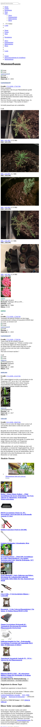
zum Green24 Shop (6, 677)
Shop (6, 12)
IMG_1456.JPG (5, 241)
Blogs (10, 20)
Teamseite (4, 696)
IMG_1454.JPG (5, 174)
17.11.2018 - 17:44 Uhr (13, 316)
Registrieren (8, 10)
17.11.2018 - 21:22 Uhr (13, 376)
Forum (7, 8)
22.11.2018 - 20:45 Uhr (13, 422)
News (10, 15)
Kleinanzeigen (12, 17)
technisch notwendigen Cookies (10, 723)
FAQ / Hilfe (25, 695)
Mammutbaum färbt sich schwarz (16, 476)
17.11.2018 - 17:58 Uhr (13, 339)
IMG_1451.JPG (5, 140)
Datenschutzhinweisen (23, 720)
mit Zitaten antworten (22, 680)
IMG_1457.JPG (5, 274)
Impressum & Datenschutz (17, 696)
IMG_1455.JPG (5, 207)
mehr (6, 13)
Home (6, 7)
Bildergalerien (12, 19)
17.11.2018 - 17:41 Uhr (13, 86)
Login (6, 25)
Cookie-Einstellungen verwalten (10, 695)
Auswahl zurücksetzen (8, 680)
